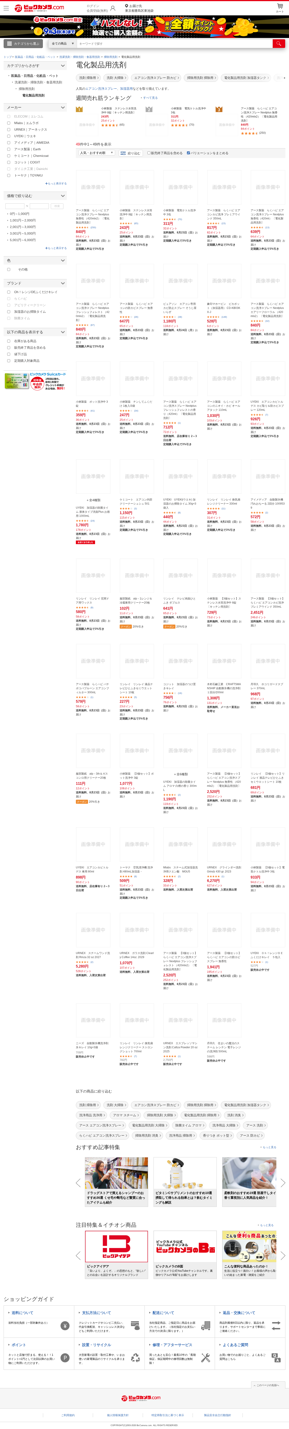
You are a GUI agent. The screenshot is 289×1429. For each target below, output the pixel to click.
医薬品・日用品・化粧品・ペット (34, 76)
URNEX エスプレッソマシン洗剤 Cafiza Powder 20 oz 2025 (180, 1047)
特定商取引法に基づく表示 (167, 1415)
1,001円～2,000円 (23, 220)
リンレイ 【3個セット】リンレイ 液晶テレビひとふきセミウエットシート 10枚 (268, 777)
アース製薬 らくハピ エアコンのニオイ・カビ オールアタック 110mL (223, 405)
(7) (266, 415)
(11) (223, 508)
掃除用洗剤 (27, 89)
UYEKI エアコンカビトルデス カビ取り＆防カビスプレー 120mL (267, 405)
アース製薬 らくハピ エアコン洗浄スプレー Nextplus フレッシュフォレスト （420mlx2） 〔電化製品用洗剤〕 (93, 312)
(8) (179, 512)
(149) (224, 317)
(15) (223, 223)
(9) (92, 607)
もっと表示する (57, 183)
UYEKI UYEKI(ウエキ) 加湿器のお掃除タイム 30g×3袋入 (179, 503)
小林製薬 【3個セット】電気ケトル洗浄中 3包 (268, 869)
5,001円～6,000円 (23, 240)
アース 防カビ (250, 1135)
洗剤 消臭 (234, 1115)
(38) (180, 317)
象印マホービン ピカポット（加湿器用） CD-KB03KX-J (223, 308)
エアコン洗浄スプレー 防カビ (155, 78)
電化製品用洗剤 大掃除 (148, 1125)
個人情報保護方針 (118, 1415)
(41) (93, 410)
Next (283, 1183)
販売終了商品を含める (167, 153)
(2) (266, 512)
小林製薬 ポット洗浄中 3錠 (92, 403)
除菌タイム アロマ (188, 1125)
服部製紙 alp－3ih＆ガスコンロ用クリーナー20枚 (92, 775)
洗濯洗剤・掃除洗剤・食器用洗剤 (38, 82)
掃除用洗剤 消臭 (146, 1135)
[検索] (279, 43)
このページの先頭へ (268, 1385)
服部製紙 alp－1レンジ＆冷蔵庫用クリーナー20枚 (136, 600)
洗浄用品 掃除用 (180, 1135)
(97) (93, 325)
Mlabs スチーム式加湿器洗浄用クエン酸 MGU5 (180, 869)
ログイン (47, 51)
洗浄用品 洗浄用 (90, 1115)
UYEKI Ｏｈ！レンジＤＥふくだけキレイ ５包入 (267, 955)
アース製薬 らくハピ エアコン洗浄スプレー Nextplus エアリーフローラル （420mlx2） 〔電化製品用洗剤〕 (267, 310)
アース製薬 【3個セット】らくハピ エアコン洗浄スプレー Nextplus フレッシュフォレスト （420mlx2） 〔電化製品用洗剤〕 (180, 961)
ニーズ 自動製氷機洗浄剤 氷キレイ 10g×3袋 (92, 1045)
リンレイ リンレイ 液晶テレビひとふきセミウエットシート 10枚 (136, 688)
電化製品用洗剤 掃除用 (200, 1115)
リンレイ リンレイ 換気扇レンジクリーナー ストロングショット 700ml (136, 1047)
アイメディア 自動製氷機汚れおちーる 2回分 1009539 (268, 503)
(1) (179, 423)
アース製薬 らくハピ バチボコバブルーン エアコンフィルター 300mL (92, 688)
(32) (267, 321)
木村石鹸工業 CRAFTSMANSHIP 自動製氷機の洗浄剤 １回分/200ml (224, 688)
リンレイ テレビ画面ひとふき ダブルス (179, 600)
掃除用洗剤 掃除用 (200, 78)
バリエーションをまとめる (209, 153)
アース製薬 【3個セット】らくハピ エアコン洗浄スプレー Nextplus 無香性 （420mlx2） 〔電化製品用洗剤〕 (224, 779)
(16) (180, 693)
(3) (135, 508)
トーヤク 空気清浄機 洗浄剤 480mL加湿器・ (136, 869)
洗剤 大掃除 (115, 78)
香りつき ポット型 (216, 1135)
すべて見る (150, 97)
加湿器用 (126, 88)
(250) (93, 227)
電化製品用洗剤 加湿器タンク (245, 78)
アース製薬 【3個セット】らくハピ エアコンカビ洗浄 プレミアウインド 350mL (268, 602)
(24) (93, 520)
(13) (267, 227)
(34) (136, 410)
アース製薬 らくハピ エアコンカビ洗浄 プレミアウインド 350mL (223, 214)
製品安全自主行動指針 (217, 1415)
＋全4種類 (93, 500)
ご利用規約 (68, 1415)
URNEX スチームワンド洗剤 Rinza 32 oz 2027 (93, 955)
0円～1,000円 (19, 214)
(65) (136, 223)
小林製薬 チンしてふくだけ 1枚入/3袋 (136, 403)
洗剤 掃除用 (87, 78)
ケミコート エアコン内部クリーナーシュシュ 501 (136, 501)
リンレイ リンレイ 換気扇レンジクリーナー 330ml (223, 501)
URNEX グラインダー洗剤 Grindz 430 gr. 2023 (224, 869)
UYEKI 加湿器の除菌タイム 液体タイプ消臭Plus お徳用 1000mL (93, 511)
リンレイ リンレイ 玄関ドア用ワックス (92, 600)
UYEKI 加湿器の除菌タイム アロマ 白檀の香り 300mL (180, 786)
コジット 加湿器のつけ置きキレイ (179, 686)
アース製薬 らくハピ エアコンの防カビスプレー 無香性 (136, 308)
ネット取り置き (203, 50)
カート (280, 11)
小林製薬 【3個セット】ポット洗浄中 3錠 (137, 775)
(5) (135, 697)
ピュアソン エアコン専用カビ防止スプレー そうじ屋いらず (179, 308)
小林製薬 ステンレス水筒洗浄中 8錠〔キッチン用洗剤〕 (136, 214)
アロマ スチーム (124, 1115)
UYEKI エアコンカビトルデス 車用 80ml (92, 869)
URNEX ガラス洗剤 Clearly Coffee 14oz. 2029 (137, 955)
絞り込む (134, 153)
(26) (136, 317)
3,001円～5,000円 (23, 233)
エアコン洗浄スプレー (101, 88)
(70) (180, 219)
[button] (271, 78)
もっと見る (269, 1147)
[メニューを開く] (6, 8)
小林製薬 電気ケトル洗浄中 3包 (179, 212)
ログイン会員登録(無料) (97, 8)
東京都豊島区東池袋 (139, 8)
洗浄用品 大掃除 (223, 1125)
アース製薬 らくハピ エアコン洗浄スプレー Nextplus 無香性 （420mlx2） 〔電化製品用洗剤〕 (93, 216)
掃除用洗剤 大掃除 (160, 1115)
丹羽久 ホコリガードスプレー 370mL (267, 686)
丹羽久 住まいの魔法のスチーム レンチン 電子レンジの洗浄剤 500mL (224, 1047)
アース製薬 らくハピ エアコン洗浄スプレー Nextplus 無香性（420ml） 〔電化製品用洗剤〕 (267, 216)
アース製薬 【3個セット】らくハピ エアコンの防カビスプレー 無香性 (224, 957)
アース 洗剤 (254, 1125)
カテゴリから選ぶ (26, 43)
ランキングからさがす (126, 50)
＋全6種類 (180, 774)
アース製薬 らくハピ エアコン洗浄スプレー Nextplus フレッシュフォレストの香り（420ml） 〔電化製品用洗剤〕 (179, 410)
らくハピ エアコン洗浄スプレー (101, 1135)
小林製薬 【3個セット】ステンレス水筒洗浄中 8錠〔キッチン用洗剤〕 (224, 602)
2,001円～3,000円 (23, 227)
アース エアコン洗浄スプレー (100, 1125)
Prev (78, 1183)
